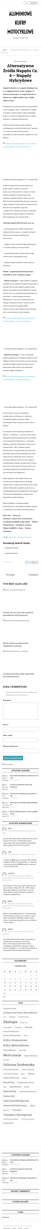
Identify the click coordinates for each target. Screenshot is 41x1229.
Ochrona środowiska (19, 1064)
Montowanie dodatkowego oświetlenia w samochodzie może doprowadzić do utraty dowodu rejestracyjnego (18, 878)
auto (4, 1017)
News (25, 61)
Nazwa (6, 725)
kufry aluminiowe (15, 1040)
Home (5, 50)
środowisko (8, 1123)
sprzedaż (6, 1110)
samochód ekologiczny (16, 1100)
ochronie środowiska (10, 1069)
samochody (9, 1091)
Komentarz (7, 700)
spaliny (32, 1106)
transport (16, 1110)
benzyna (12, 1017)
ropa (4, 1087)
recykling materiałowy (25, 1082)
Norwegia (6, 1060)
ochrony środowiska (28, 1069)
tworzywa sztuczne (27, 1119)
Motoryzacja (18, 61)
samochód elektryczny (15, 1105)
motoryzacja (12, 1055)
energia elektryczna (11, 1031)
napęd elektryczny (30, 1056)
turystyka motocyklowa (10, 1119)
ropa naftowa (15, 1087)
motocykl (22, 1050)
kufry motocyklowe (16, 1045)
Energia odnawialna (12, 1035)
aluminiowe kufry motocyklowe (20, 1012)
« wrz (3, 997)
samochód (9, 1096)
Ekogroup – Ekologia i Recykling (20, 537)
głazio (26, 1035)
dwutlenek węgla (23, 1017)
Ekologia (10, 1022)
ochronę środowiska (10, 1074)
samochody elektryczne (27, 1091)
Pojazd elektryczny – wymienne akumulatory (21, 854)
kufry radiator (9, 1050)
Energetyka (18, 1027)
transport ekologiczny (17, 1114)
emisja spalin (7, 1027)
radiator (24, 1078)
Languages (33, 3)
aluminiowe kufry (9, 1008)
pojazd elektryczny (11, 1078)
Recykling (8, 1082)
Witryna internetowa (10, 746)
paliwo (31, 1073)
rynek (26, 1087)
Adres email (8, 735)
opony (23, 1074)
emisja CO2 (23, 1022)
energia (28, 1027)
